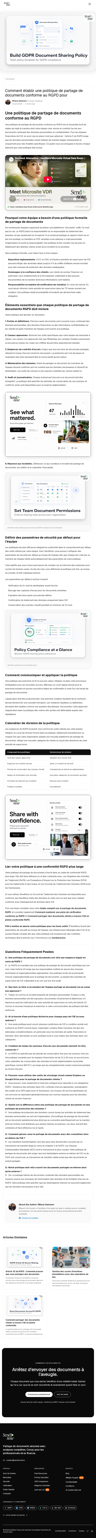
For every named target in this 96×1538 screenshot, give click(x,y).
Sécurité (6, 1481)
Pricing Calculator (41, 1477)
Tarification (7, 1485)
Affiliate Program (74, 1478)
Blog (67, 1473)
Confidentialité (71, 1482)
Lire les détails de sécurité (15, 1515)
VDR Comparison (41, 1481)
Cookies (81, 1531)
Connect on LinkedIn (30, 1218)
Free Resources (40, 1473)
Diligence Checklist (42, 1485)
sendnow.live (59, 937)
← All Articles (9, 79)
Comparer (7, 1493)
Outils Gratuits (8, 1489)
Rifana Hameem (19, 101)
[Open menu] (89, 4)
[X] (88, 1531)
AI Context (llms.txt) (73, 1490)
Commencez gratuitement (39, 1394)
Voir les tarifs (62, 1394)
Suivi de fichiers (9, 1473)
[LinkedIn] (92, 1531)
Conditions (70, 1486)
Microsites (7, 1477)
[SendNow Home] (7, 4)
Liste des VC (41, 1490)
